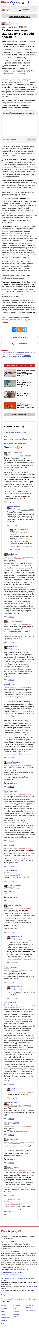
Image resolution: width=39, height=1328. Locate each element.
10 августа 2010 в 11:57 (10, 1170)
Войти (29, 4)
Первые (17, 432)
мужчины (25, 317)
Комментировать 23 (19, 337)
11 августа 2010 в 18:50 (10, 794)
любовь (5, 322)
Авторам (16, 1311)
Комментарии (5, 1317)
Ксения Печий (12, 1139)
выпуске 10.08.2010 (24, 356)
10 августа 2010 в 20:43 (10, 970)
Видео (3, 1323)
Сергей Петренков (10, 871)
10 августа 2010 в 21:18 (10, 908)
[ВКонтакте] (20, 27)
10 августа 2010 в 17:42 (13, 1092)
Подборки (4, 1308)
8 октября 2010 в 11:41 (10, 557)
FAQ (14, 1308)
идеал (27, 320)
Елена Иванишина (11, 791)
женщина (5, 320)
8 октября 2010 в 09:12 (10, 624)
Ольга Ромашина (13, 762)
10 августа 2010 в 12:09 (10, 1126)
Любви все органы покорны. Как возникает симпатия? (26, 405)
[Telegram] (26, 27)
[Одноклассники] (23, 27)
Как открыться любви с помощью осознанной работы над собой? (26, 373)
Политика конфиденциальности (11, 1272)
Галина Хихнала (10, 1003)
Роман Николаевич (11, 967)
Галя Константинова (14, 885)
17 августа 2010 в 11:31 (10, 650)
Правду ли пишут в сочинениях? (24, 394)
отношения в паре (17, 320)
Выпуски (3, 1305)
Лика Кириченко (16, 937)
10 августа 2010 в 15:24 (10, 1105)
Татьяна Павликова (14, 452)
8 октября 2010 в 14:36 (16, 533)
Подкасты (4, 1320)
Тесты (3, 1314)
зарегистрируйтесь (11, 439)
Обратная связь (31, 1310)
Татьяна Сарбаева (14, 905)
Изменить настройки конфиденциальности (15, 1299)
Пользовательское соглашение (11, 1275)
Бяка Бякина (15, 506)
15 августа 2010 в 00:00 (10, 687)
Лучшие (23, 432)
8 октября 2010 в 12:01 (10, 455)
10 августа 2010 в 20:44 (13, 990)
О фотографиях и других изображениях (14, 1278)
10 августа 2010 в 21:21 (13, 940)
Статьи (3, 1311)
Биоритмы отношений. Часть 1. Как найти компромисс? (25, 383)
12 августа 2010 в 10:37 (10, 765)
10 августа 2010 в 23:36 (10, 889)
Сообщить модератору (24, 455)
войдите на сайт (27, 439)
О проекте (16, 1305)
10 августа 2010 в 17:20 (10, 1006)
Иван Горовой (9, 845)
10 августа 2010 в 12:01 (10, 1142)
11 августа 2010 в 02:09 (10, 874)
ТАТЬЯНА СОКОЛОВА (12, 1123)
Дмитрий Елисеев (10, 684)
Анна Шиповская (13, 1167)
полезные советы (13, 317)
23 (5, 27)
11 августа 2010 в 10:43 (10, 848)
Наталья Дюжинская (14, 621)
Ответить (11, 502)
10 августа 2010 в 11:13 (10, 1203)
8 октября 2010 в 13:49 (13, 509)
